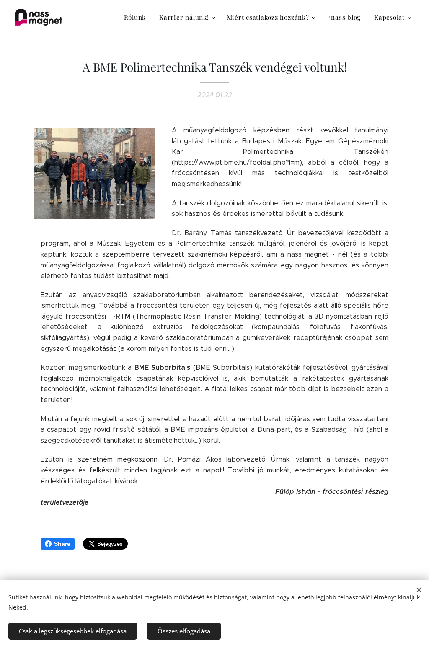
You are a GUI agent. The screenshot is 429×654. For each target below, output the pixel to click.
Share (62, 543)
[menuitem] (137, 17)
